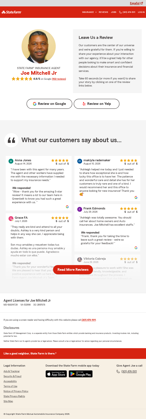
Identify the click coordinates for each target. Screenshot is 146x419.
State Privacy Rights (14, 396)
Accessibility (10, 381)
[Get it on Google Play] (81, 373)
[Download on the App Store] (56, 373)
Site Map (8, 401)
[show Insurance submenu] (95, 12)
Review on (52, 104)
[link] (11, 12)
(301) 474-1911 (129, 12)
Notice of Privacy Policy (16, 391)
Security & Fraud (12, 376)
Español (135, 3)
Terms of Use (10, 386)
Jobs (113, 12)
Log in (141, 12)
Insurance (88, 12)
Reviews (103, 12)
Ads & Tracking (11, 371)
